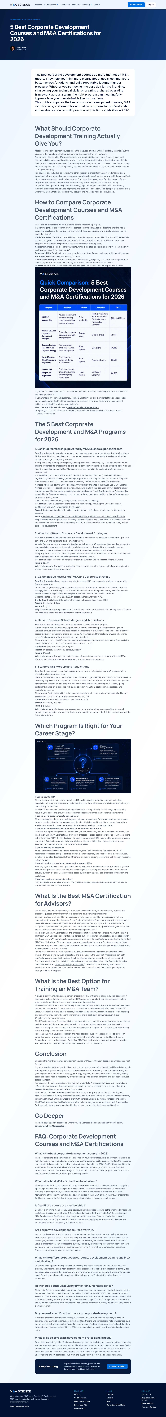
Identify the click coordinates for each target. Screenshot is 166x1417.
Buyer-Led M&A (80, 1405)
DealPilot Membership (80, 958)
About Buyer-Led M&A (19, 1406)
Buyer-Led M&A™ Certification (103, 410)
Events (144, 1400)
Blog (108, 1401)
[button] (51, 4)
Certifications (80, 1398)
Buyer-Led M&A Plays (116, 1405)
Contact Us (146, 1394)
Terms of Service (149, 1407)
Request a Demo (149, 1398)
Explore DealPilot (117, 1366)
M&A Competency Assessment (111, 491)
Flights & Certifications (56, 504)
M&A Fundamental (82, 1401)
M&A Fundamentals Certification (68, 481)
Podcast (110, 1394)
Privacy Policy (147, 1403)
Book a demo (136, 4)
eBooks (110, 1398)
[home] (20, 5)
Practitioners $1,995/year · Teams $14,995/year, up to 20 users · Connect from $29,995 (83, 516)
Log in (151, 4)
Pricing (77, 1394)
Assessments (80, 1408)
